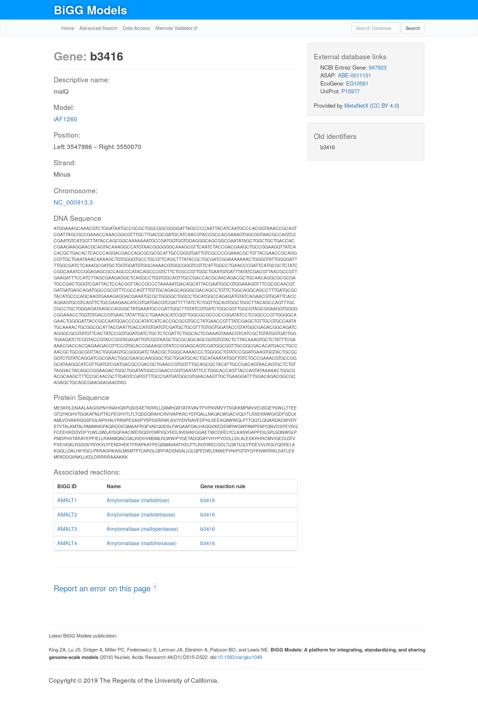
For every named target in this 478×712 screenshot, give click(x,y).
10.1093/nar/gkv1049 (240, 656)
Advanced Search (98, 27)
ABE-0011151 (354, 75)
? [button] (155, 587)
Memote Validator (174, 27)
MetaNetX (356, 105)
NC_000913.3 (73, 201)
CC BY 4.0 (384, 105)
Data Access (136, 27)
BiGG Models (90, 9)
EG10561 (357, 83)
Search (412, 28)
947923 (377, 67)
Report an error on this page (103, 588)
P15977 (350, 91)
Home (67, 27)
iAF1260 (65, 118)
